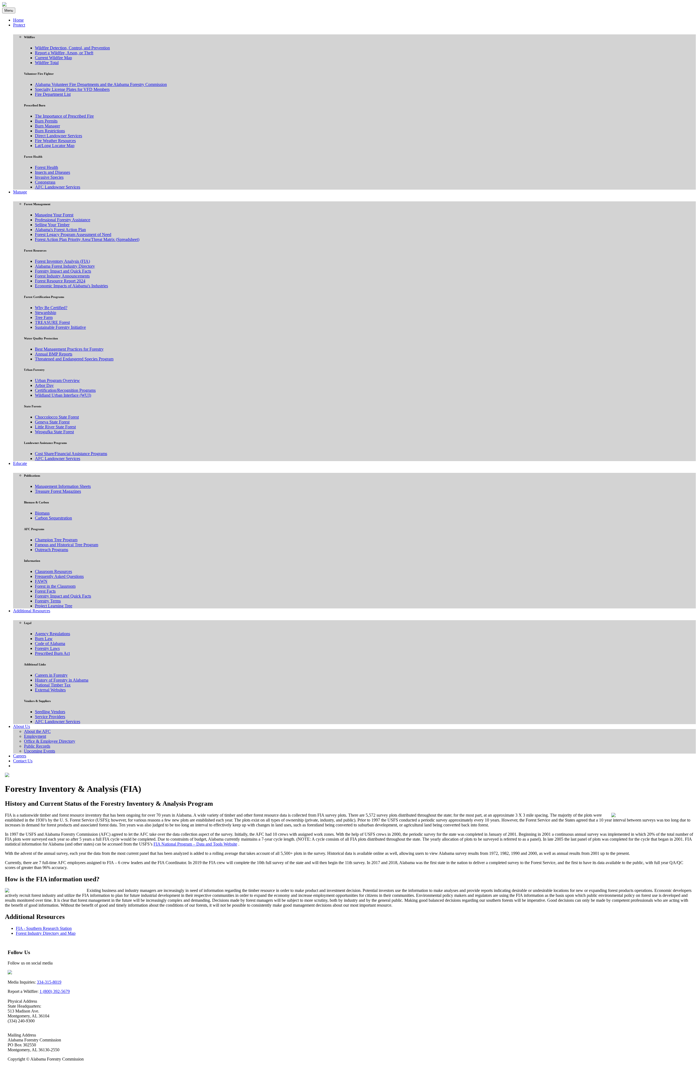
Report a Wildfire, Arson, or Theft (64, 52)
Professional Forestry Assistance (62, 219)
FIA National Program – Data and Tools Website (195, 844)
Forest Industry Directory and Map (46, 933)
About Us (21, 726)
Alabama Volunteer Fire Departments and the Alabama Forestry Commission (101, 84)
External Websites (50, 690)
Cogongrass (45, 182)
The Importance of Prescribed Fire (64, 116)
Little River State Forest (55, 427)
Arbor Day (44, 385)
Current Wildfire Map (53, 57)
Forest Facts (45, 591)
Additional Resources (31, 610)
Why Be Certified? (51, 307)
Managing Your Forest (54, 215)
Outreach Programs (51, 549)
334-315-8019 (49, 982)
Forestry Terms (48, 601)
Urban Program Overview (57, 380)
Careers (19, 756)
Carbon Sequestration (53, 518)
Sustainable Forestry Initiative (60, 327)
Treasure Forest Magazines (58, 491)
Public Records (37, 746)
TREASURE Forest (52, 322)
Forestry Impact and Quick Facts (63, 271)
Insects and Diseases (52, 172)
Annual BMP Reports (53, 354)
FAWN (41, 581)
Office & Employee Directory (49, 741)
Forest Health (46, 167)
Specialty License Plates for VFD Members (72, 89)
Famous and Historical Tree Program (66, 544)
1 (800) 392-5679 (55, 991)
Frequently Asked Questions (59, 576)
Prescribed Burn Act (52, 653)
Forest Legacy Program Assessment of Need (73, 234)
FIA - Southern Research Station (44, 928)
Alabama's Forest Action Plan (60, 229)
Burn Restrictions (50, 131)
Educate (20, 463)
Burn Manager (47, 126)
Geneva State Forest (52, 422)
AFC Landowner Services (57, 187)
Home (18, 20)
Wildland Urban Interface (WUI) (63, 395)
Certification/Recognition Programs (65, 390)
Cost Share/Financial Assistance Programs (71, 453)
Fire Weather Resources (55, 140)
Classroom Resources (53, 571)
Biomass (42, 513)
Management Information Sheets (63, 486)
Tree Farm (44, 317)
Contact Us (22, 761)
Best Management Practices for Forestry (69, 349)
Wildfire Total (47, 62)
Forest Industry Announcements (62, 276)
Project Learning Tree (53, 606)
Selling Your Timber (52, 224)
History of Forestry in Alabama (61, 680)
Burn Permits (46, 121)
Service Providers (50, 716)
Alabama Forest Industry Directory (65, 266)
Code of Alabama (50, 643)
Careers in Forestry (51, 675)
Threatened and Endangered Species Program (74, 359)
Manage (20, 192)
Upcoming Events (39, 751)
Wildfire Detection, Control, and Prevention (72, 48)
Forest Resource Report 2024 (60, 281)
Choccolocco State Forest (57, 417)
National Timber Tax (53, 685)
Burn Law (44, 638)
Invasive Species (49, 177)
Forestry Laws (47, 648)
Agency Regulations (52, 633)
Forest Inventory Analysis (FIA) (62, 261)
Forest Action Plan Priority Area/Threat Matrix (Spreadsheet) (87, 239)
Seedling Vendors (50, 711)
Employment (35, 736)
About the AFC (37, 731)
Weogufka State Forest (54, 431)
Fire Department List (53, 94)
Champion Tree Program (56, 540)
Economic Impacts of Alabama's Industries (71, 285)
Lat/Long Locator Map (54, 145)
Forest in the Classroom (55, 586)
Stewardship (45, 312)
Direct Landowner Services (58, 135)
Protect (19, 25)
